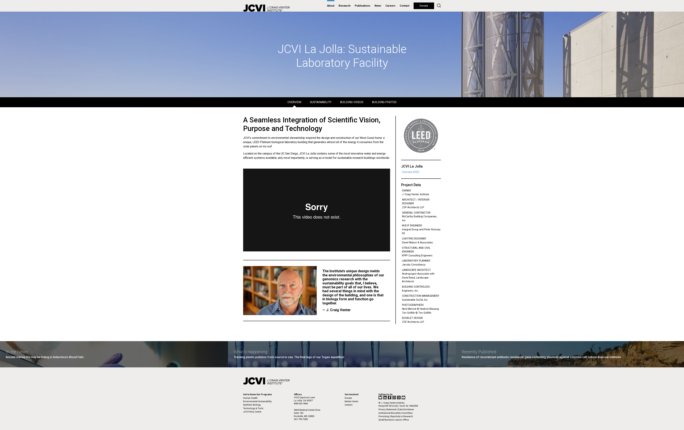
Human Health (250, 398)
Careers (390, 5)
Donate (424, 5)
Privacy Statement (388, 409)
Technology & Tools (253, 408)
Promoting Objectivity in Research (396, 416)
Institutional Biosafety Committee (396, 413)
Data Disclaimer (406, 409)
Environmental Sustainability (257, 401)
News (378, 5)
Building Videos (351, 102)
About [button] (330, 5)
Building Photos (384, 102)
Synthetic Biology (252, 404)
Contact (404, 5)
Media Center (351, 401)
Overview (294, 102)
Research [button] (345, 5)
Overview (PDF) (410, 172)
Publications (362, 5)
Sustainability (320, 102)
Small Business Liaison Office (394, 419)
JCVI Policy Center (252, 411)
